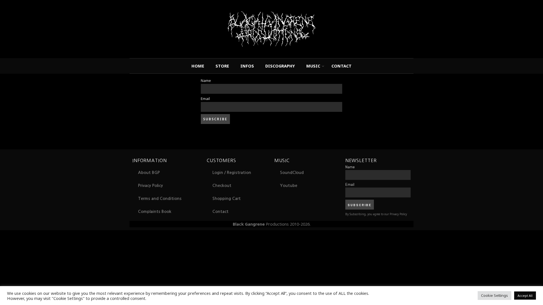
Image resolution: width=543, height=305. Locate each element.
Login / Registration (231, 173)
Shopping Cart (226, 199)
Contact (220, 211)
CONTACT (341, 66)
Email (205, 98)
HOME (197, 66)
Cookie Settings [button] (494, 295)
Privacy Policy (150, 186)
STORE (222, 66)
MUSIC (313, 66)
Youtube (288, 186)
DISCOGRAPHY (280, 66)
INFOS (247, 66)
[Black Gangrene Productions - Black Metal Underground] (271, 29)
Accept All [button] (525, 295)
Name (206, 80)
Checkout (221, 186)
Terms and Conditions (160, 199)
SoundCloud (292, 173)
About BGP (149, 173)
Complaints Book (154, 211)
